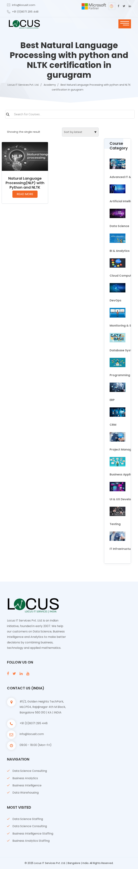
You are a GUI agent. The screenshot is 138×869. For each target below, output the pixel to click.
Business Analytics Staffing (31, 841)
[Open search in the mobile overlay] (69, 116)
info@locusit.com (23, 5)
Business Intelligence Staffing (32, 833)
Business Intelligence (27, 785)
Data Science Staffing (27, 819)
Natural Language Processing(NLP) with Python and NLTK (25, 183)
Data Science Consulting (29, 771)
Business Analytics (25, 778)
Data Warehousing (25, 793)
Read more (25, 194)
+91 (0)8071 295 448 (25, 11)
